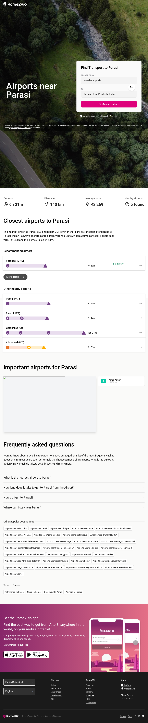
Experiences (55, 692)
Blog (52, 699)
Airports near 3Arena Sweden (47, 535)
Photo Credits (127, 695)
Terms (130, 716)
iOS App (127, 685)
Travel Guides (56, 695)
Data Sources (127, 698)
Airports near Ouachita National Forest (113, 528)
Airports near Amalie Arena (86, 541)
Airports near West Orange (59, 541)
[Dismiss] (141, 125)
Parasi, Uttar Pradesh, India (99, 94)
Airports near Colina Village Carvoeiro (109, 561)
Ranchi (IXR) (13, 313)
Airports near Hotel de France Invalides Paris (24, 554)
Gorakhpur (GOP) (15, 327)
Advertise (90, 695)
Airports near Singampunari (55, 561)
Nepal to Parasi (34, 592)
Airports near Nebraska (82, 528)
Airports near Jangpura (58, 554)
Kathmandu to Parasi (14, 592)
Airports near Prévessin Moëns (118, 567)
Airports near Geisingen (87, 548)
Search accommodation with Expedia (100, 116)
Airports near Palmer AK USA (17, 535)
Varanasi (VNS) (15, 260)
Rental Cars (55, 688)
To (82, 89)
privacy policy (129, 125)
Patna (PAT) (13, 298)
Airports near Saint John (16, 528)
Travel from (88, 75)
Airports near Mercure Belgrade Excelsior (84, 567)
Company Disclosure (53, 716)
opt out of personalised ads (19, 128)
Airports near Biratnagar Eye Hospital (118, 541)
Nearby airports (92, 80)
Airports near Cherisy (80, 561)
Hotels (53, 685)
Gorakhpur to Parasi (53, 592)
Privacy (123, 716)
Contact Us (91, 702)
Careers (89, 692)
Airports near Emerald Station (49, 567)
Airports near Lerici (38, 528)
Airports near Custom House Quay (58, 548)
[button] (109, 104)
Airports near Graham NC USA (103, 535)
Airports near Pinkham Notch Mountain (22, 548)
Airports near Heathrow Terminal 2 (116, 548)
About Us (90, 685)
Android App (129, 689)
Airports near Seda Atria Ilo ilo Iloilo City (22, 561)
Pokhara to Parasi (73, 592)
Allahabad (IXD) (15, 342)
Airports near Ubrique (59, 528)
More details (12, 276)
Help (88, 699)
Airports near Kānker (104, 554)
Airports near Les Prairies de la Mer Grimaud (24, 541)
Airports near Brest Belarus (75, 535)
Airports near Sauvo (14, 574)
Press (88, 688)
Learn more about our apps (15, 645)
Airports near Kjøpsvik (81, 554)
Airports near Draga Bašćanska (19, 567)
